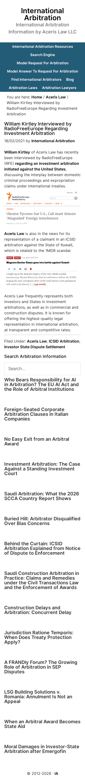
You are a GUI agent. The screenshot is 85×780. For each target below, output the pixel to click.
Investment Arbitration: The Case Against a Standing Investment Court (42, 468)
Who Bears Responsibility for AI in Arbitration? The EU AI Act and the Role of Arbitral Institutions (41, 384)
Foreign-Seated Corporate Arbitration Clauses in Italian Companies (36, 414)
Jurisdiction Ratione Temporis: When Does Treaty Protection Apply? (38, 637)
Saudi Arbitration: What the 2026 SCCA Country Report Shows (41, 496)
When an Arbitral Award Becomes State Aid (42, 724)
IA (56, 773)
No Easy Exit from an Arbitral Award (36, 441)
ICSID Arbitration (64, 341)
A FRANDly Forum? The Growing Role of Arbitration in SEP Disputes (40, 667)
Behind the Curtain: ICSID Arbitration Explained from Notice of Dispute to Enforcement (42, 548)
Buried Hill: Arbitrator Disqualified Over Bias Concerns (42, 521)
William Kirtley (17, 152)
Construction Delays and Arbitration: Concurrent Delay (38, 610)
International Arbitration (42, 14)
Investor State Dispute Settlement (34, 346)
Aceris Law (14, 233)
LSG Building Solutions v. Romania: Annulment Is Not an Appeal (38, 696)
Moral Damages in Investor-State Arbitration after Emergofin (41, 749)
